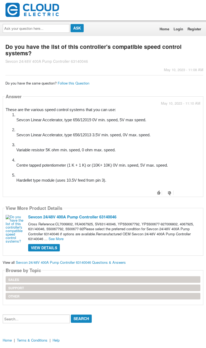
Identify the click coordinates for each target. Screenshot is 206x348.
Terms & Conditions (32, 340)
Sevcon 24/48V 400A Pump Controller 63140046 (72, 217)
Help (56, 340)
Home (164, 28)
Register (194, 28)
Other (14, 296)
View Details (44, 247)
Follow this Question (73, 83)
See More (56, 238)
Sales (13, 279)
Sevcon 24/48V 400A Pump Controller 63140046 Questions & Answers (71, 262)
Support (16, 287)
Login (178, 28)
